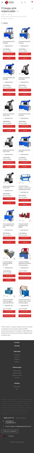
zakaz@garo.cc (9, 421)
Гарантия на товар (17, 375)
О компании (17, 354)
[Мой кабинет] (28, 2)
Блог (17, 389)
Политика (17, 377)
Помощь (17, 383)
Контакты (17, 357)
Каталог (17, 342)
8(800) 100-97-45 (9, 418)
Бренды (17, 345)
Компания (17, 351)
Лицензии (17, 359)
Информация (17, 367)
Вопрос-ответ (17, 386)
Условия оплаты (17, 370)
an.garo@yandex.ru (10, 422)
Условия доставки (17, 373)
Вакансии (17, 361)
